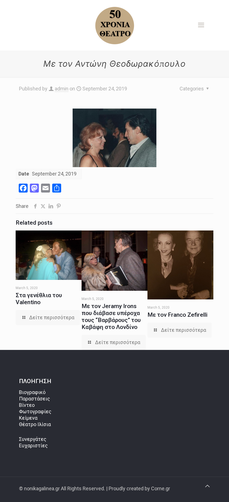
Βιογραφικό (32, 392)
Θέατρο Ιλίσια (35, 424)
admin (61, 89)
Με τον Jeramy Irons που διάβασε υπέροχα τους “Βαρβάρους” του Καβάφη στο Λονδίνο (111, 316)
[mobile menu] (201, 25)
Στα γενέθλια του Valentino (39, 299)
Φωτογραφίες (35, 411)
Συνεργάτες (32, 439)
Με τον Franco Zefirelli (177, 314)
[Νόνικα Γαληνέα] (114, 25)
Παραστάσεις (34, 399)
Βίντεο (27, 405)
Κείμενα (28, 418)
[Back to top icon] (207, 486)
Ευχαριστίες (33, 445)
